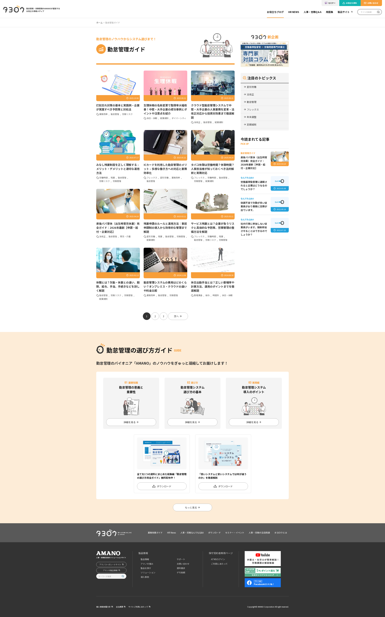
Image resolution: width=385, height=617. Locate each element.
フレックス (152, 177)
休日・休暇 (152, 118)
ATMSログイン (218, 559)
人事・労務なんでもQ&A (192, 532)
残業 (113, 177)
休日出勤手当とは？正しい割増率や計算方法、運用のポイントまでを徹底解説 (212, 286)
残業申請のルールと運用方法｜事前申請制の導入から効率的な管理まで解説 (165, 228)
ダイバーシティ (179, 118)
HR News (171, 532)
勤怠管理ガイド (277, 27)
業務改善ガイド (277, 21)
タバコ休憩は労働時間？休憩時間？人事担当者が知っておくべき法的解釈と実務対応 (212, 169)
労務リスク (127, 114)
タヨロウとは (280, 532)
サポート (181, 559)
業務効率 (103, 114)
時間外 (216, 295)
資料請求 (181, 568)
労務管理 (117, 181)
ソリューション (148, 572)
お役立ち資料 (351, 3)
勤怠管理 (115, 114)
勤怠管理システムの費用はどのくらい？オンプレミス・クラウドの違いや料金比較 (165, 286)
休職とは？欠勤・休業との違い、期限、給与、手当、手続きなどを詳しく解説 (118, 286)
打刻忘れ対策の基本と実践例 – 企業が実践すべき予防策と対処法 (118, 107)
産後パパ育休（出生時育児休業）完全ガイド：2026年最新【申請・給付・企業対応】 (118, 228)
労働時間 (103, 177)
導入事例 (145, 576)
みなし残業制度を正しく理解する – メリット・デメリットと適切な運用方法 (118, 169)
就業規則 (164, 118)
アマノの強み (147, 563)
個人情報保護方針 (103, 606)
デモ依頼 (181, 572)
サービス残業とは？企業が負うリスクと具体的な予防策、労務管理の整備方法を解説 (212, 228)
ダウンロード (214, 532)
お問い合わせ (372, 3)
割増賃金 (198, 295)
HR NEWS (293, 12)
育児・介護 (125, 236)
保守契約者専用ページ (221, 553)
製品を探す (146, 568)
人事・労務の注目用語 (259, 532)
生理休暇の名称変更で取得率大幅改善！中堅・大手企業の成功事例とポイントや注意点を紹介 (165, 109)
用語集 (329, 12)
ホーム (99, 22)
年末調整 (251, 117)
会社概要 (119, 606)
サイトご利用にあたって (138, 606)
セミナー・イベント (234, 532)
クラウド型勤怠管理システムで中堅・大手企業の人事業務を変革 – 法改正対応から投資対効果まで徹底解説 (212, 111)
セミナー (332, 3)
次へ (176, 316)
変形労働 (164, 177)
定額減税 (251, 124)
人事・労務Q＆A (312, 12)
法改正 (197, 122)
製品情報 (143, 553)
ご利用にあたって (219, 563)
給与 (207, 295)
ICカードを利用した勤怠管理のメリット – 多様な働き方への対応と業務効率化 (165, 169)
